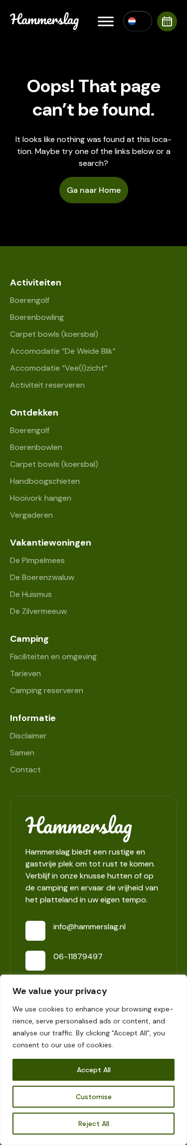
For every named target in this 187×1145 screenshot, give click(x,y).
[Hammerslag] (93, 828)
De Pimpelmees (37, 560)
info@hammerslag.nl (89, 926)
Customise (94, 1096)
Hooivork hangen (40, 498)
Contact (25, 769)
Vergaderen (31, 515)
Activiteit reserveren (47, 385)
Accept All (94, 1069)
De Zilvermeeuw (38, 611)
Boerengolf (29, 300)
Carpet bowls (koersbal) (54, 334)
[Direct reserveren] (167, 21)
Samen (22, 752)
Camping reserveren (46, 690)
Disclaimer (28, 735)
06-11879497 (78, 956)
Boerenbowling (37, 317)
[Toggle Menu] (106, 21)
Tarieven (25, 673)
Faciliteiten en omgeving (53, 656)
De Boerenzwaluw (42, 577)
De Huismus (31, 594)
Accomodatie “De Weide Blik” (63, 351)
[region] (93, 1060)
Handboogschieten (45, 481)
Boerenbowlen (36, 447)
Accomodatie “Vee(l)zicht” (58, 368)
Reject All (93, 1123)
